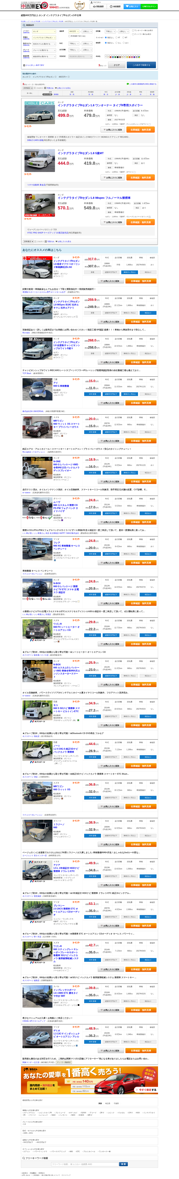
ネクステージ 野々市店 (32, 937)
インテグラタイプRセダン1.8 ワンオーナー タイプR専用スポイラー (100, 105)
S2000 (83, 1113)
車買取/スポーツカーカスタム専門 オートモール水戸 (44, 292)
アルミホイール (89, 1151)
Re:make (26, 333)
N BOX (81, 1115)
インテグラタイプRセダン (43, 77)
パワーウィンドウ (40, 1151)
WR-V (90, 1115)
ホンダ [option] (35, 31)
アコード (93, 1113)
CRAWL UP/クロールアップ (34, 1021)
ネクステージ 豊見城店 (32, 896)
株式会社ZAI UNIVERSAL (33, 411)
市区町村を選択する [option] (77, 57)
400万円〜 (63, 77)
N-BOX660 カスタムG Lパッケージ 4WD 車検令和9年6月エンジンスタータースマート (66, 670)
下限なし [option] (73, 44)
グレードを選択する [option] (40, 50)
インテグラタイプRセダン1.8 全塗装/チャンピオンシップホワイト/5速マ (66, 345)
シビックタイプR (45, 1113)
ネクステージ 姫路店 (31, 980)
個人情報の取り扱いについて (51, 1175)
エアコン (26, 1151)
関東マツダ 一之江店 (31, 1062)
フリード (32, 1115)
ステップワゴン (29, 1113)
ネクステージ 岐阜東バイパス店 (36, 655)
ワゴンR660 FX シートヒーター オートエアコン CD (66, 627)
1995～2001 (28, 1133)
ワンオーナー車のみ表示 (143, 30)
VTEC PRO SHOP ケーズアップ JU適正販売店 (47, 233)
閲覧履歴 (100, 6)
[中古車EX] (34, 5)
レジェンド (43, 1115)
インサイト (63, 1115)
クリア (117, 65)
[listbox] (44, 44)
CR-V (130, 1113)
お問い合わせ (26, 1175)
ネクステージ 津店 (30, 777)
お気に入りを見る (64, 88)
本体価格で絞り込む (78, 36)
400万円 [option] (73, 31)
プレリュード (60, 1113)
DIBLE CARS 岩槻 (35, 140)
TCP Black (27, 373)
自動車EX (25, 1173)
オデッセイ (73, 1113)
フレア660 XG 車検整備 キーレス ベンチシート (66, 545)
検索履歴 (117, 6)
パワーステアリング (58, 1151)
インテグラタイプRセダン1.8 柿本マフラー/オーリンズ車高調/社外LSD (66, 264)
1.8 (24, 1124)
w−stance (27, 493)
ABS (71, 1151)
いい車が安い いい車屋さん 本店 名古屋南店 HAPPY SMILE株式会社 (51, 533)
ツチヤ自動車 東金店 (36, 185)
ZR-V (102, 1113)
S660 (53, 1115)
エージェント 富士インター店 (35, 855)
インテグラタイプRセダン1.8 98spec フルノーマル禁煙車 (94, 197)
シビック (111, 1113)
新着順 (56, 94)
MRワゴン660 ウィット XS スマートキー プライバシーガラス (66, 424)
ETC (78, 1151)
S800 (73, 1115)
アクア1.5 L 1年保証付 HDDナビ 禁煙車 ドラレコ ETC (66, 868)
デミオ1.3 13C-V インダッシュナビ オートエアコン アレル (66, 1033)
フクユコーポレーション (33, 574)
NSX (138, 1113)
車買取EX (42, 1173)
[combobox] (44, 31)
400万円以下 (41, 1142)
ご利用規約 (35, 1175)
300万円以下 (28, 1142)
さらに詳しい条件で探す (35, 65)
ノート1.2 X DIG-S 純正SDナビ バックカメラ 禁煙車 (65, 749)
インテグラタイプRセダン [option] (43, 38)
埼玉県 (107, 1103)
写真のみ (50, 88)
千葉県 (116, 1103)
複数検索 (26, 32)
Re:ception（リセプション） (34, 452)
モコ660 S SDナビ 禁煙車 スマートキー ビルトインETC (66, 708)
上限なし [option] (86, 31)
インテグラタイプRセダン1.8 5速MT (81, 153)
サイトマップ (66, 1175)
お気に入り (133, 6)
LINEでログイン (149, 6)
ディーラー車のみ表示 (142, 34)
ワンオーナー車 (105, 1151)
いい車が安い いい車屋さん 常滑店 (37, 614)
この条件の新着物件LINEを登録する (142, 84)
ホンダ (25, 77)
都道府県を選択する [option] (40, 57)
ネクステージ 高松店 (31, 736)
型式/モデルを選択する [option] (41, 44)
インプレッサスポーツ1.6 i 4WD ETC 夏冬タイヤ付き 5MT (65, 993)
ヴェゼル (121, 1113)
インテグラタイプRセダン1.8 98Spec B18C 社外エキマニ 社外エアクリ (66, 304)
